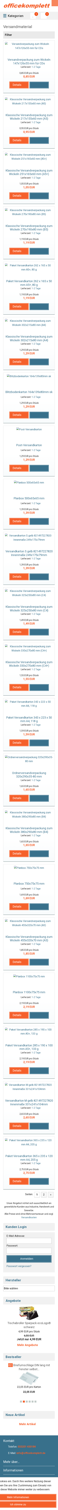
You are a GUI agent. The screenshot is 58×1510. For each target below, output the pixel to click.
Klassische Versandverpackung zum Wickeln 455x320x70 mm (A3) (29, 938)
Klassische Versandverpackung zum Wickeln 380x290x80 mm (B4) (29, 830)
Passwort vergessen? (18, 1266)
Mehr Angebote (28, 1345)
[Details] (19, 89)
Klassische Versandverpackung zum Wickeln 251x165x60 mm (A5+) (29, 172)
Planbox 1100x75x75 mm (29, 992)
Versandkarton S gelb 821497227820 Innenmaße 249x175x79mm (29, 553)
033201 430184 (27, 1446)
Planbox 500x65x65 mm (29, 498)
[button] (19, 85)
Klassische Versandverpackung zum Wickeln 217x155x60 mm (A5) (29, 116)
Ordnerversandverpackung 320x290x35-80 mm (29, 774)
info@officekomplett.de (30, 1453)
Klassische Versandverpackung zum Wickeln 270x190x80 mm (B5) (29, 227)
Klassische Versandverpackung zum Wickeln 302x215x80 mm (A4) (29, 338)
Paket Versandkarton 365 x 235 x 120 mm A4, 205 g (29, 1157)
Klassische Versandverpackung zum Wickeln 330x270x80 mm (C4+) (29, 663)
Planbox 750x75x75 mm (29, 883)
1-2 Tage (36, 67)
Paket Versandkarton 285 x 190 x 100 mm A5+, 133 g (29, 1047)
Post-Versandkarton (29, 445)
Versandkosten (29, 1217)
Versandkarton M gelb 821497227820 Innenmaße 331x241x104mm (29, 1102)
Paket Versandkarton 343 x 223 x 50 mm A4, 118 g (29, 719)
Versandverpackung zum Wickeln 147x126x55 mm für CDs (29, 61)
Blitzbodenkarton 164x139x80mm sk (29, 392)
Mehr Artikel (27, 1424)
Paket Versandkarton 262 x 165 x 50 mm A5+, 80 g (29, 282)
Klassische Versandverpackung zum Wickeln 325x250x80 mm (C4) (29, 608)
